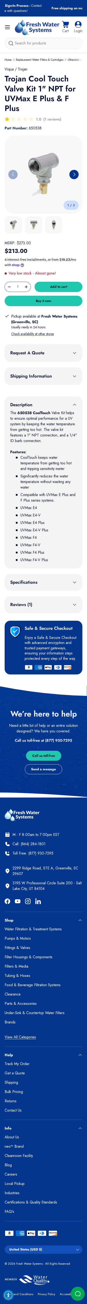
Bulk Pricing (14, 1091)
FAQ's (9, 1211)
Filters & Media (16, 966)
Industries (12, 1193)
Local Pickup (15, 1183)
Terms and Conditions (19, 1294)
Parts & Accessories (21, 1003)
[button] (65, 27)
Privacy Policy (46, 1294)
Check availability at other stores (32, 334)
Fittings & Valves (17, 947)
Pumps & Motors (18, 938)
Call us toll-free (43, 755)
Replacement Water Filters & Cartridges (39, 60)
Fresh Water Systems (29, 1263)
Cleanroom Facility (19, 1155)
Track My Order (17, 1063)
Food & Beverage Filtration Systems (33, 985)
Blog (8, 1165)
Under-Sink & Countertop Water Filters (34, 1013)
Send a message (43, 769)
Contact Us (13, 1110)
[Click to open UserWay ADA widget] (8, 1295)
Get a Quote (15, 1073)
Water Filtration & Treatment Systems (33, 929)
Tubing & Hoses (17, 975)
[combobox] (43, 43)
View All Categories (20, 1037)
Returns (10, 1101)
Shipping (11, 1082)
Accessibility (68, 1294)
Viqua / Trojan (16, 69)
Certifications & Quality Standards (31, 1202)
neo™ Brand (14, 1146)
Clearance (13, 994)
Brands (10, 1022)
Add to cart (58, 286)
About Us (12, 1137)
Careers (11, 1174)
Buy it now (43, 300)
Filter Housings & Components (28, 957)
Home (8, 60)
